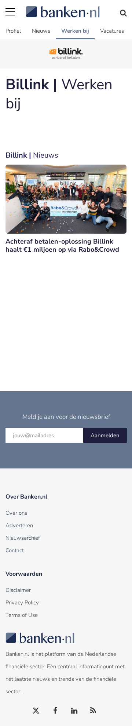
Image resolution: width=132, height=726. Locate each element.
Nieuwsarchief (23, 538)
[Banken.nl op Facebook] (55, 711)
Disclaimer (18, 590)
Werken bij (75, 31)
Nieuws (41, 31)
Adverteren (19, 525)
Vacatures (112, 31)
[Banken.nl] (76, 7)
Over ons (16, 513)
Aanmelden (105, 435)
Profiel (13, 31)
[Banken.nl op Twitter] (36, 711)
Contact (15, 550)
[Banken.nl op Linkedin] (74, 711)
